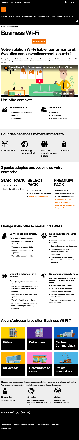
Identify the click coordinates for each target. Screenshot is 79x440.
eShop (60, 16)
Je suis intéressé (39, 41)
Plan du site (55, 425)
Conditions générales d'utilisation (24, 425)
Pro (11, 2)
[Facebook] (17, 412)
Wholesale (26, 2)
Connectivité (27, 16)
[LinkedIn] (12, 412)
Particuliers (4, 2)
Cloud (53, 16)
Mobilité (4, 16)
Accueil (3, 26)
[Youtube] (28, 412)
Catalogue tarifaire (43, 425)
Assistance (68, 16)
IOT (35, 16)
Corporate (18, 2)
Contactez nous (6, 425)
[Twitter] (23, 412)
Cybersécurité (43, 16)
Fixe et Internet (14, 16)
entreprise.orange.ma (62, 402)
